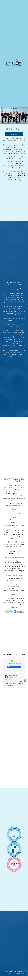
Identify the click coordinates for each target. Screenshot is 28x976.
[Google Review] (14, 611)
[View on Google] (6, 676)
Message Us (20, 973)
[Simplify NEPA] (14, 62)
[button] (3, 680)
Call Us (7, 973)
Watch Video (14, 134)
